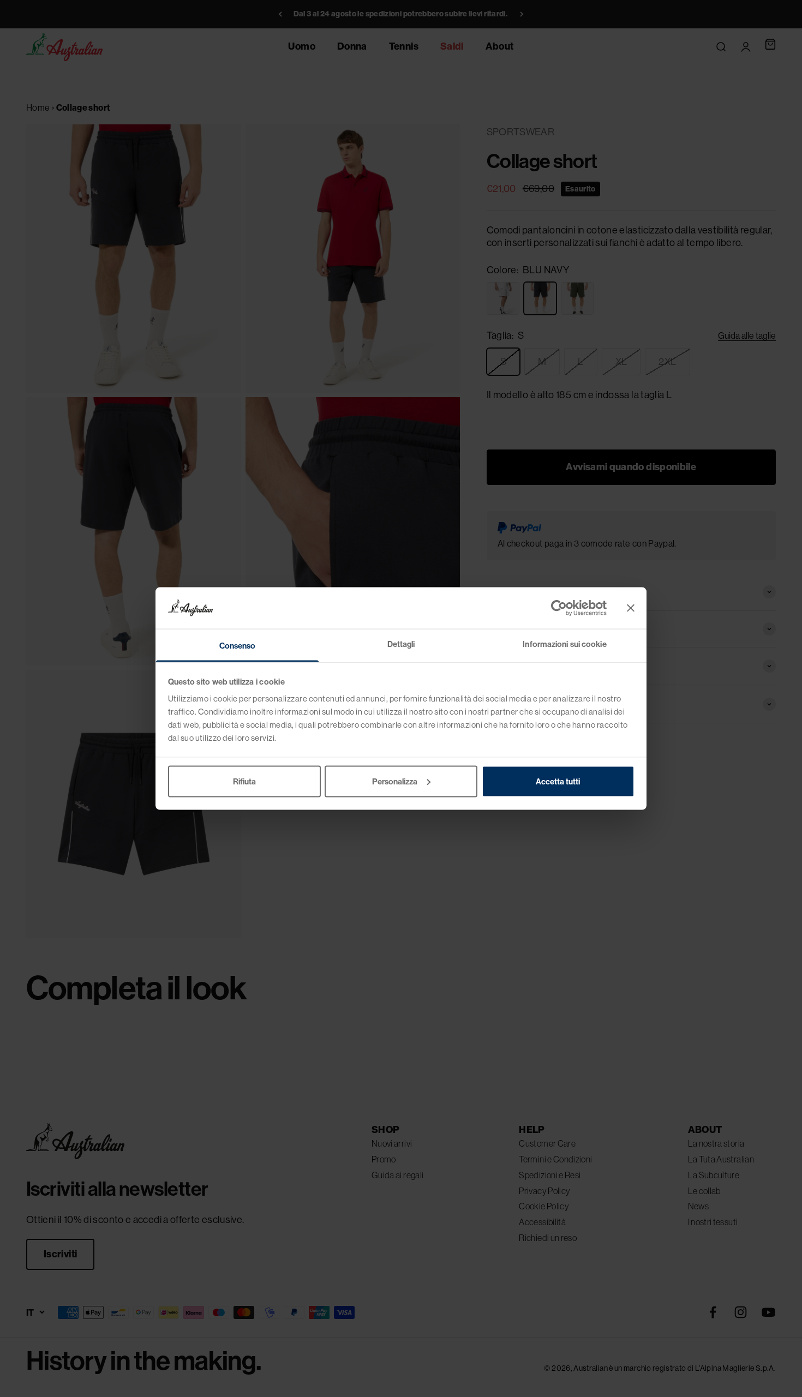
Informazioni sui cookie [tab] (564, 644)
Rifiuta (244, 781)
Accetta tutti (558, 781)
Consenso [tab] (237, 645)
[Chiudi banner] (631, 607)
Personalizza (394, 781)
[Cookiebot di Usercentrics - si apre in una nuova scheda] (559, 607)
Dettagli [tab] (401, 644)
